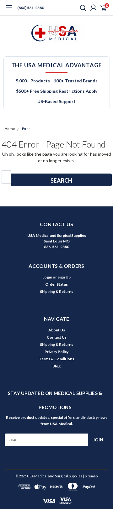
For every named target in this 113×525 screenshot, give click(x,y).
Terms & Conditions (56, 358)
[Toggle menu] (8, 11)
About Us (56, 330)
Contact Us (57, 337)
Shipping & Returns (56, 291)
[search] (81, 8)
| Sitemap (90, 476)
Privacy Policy (56, 351)
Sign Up (64, 277)
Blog (56, 366)
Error (26, 129)
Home (10, 129)
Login (47, 277)
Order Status (56, 284)
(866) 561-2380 (30, 7)
